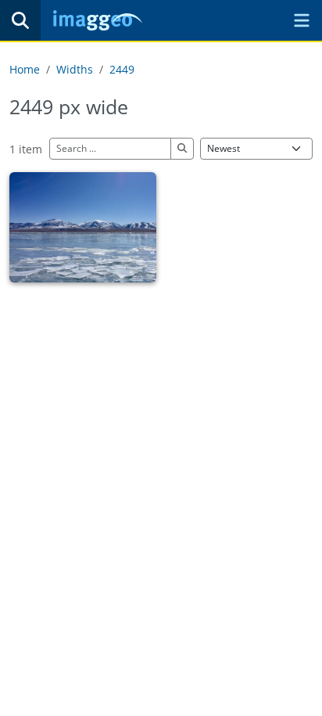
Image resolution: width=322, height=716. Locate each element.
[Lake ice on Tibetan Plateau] (82, 227)
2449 (121, 69)
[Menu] (301, 20)
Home (24, 69)
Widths (74, 69)
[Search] (20, 20)
